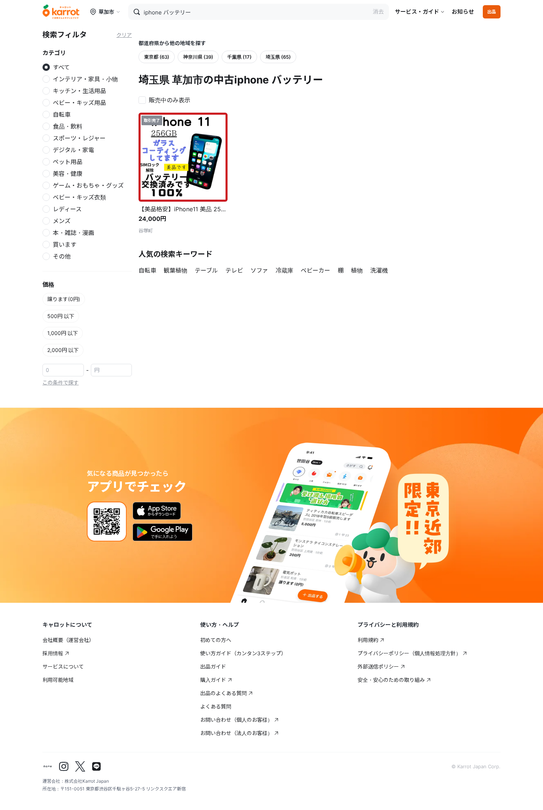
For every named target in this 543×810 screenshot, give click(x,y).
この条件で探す (60, 382)
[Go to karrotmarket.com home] (60, 11)
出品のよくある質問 (223, 693)
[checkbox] (167, 99)
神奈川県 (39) (198, 57)
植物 (357, 270)
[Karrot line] (96, 766)
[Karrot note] (47, 766)
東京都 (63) (156, 57)
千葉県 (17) (239, 57)
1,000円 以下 (62, 333)
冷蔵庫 (284, 270)
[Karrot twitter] (80, 766)
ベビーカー (315, 270)
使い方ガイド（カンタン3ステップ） (243, 653)
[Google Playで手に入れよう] (162, 532)
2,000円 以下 (63, 350)
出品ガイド (213, 666)
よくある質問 (215, 706)
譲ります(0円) (63, 299)
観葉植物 (175, 270)
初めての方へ (215, 640)
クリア (124, 35)
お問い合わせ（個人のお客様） (236, 720)
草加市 (106, 11)
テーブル (206, 270)
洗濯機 (379, 270)
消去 (378, 11)
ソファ (259, 270)
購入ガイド (213, 680)
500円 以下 (60, 316)
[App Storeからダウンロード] (157, 511)
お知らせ (463, 11)
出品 (491, 11)
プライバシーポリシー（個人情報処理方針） (409, 653)
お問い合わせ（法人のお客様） (236, 733)
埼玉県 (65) (278, 57)
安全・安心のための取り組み (391, 680)
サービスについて (63, 666)
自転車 (147, 270)
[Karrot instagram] (64, 766)
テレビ (234, 270)
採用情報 (52, 653)
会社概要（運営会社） (68, 640)
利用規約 (368, 640)
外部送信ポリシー (378, 666)
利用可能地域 (58, 680)
